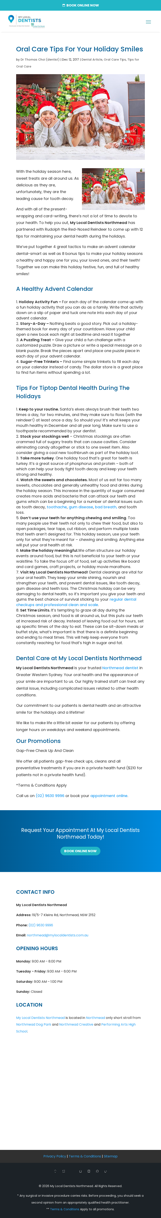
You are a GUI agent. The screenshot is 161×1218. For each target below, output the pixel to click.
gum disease (81, 507)
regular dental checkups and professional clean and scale (76, 602)
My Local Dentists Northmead (40, 1017)
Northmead (95, 1017)
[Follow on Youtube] (89, 1171)
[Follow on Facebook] (55, 1171)
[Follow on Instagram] (80, 1171)
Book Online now (82, 5)
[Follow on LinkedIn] (105, 1171)
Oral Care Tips (115, 59)
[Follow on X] (63, 1171)
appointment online (108, 795)
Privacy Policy (54, 1156)
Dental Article (92, 59)
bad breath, (106, 507)
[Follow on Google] (72, 1171)
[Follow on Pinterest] (97, 1171)
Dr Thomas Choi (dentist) (40, 59)
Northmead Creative (76, 1024)
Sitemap (111, 1156)
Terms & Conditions (85, 1156)
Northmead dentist (120, 667)
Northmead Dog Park (33, 1024)
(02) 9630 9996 (50, 795)
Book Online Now (80, 851)
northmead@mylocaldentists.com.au (57, 935)
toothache (57, 507)
